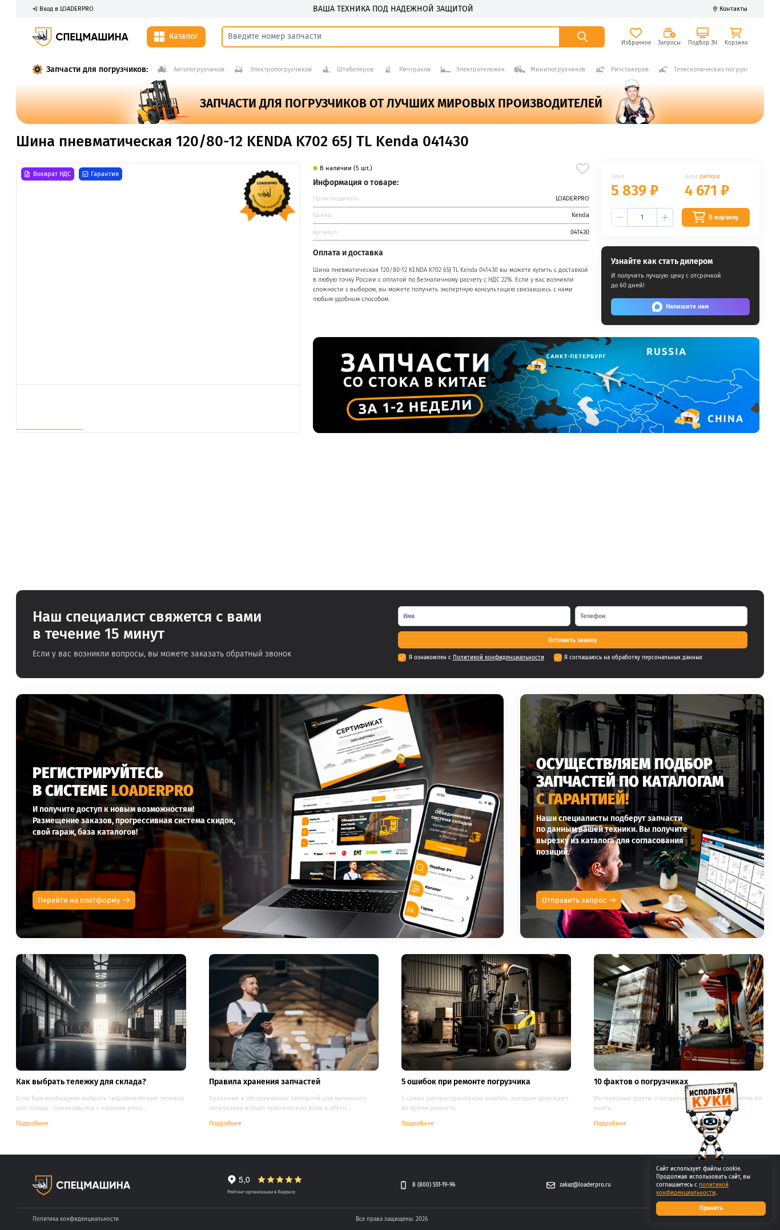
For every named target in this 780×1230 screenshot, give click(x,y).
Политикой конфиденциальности (498, 657)
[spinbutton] (642, 217)
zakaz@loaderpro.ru (585, 1184)
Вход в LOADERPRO (66, 9)
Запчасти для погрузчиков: (97, 69)
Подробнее (32, 1123)
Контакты (733, 9)
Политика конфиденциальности (76, 1219)
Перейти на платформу (79, 900)
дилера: (709, 176)
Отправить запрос (574, 900)
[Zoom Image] (158, 274)
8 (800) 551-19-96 (433, 1184)
